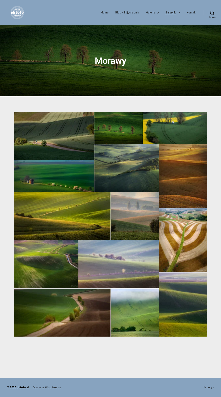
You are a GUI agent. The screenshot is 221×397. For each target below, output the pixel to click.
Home (104, 12)
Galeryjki (170, 12)
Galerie (150, 12)
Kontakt (191, 12)
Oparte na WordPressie (47, 387)
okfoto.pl (23, 387)
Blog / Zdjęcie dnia (127, 12)
